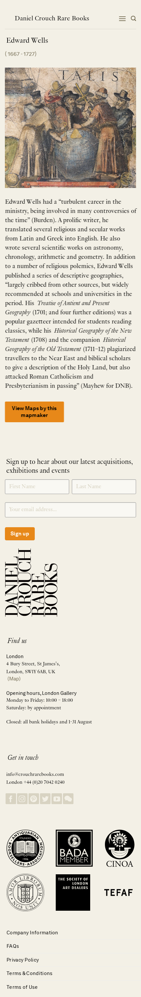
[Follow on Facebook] (11, 798)
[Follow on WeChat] (68, 798)
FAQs (13, 946)
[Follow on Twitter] (45, 798)
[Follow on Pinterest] (34, 798)
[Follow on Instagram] (22, 798)
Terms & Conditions (29, 973)
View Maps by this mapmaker (34, 411)
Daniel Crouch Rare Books (52, 18)
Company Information (32, 932)
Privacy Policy (23, 960)
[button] (122, 18)
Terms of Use (22, 987)
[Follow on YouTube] (56, 798)
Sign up (19, 533)
